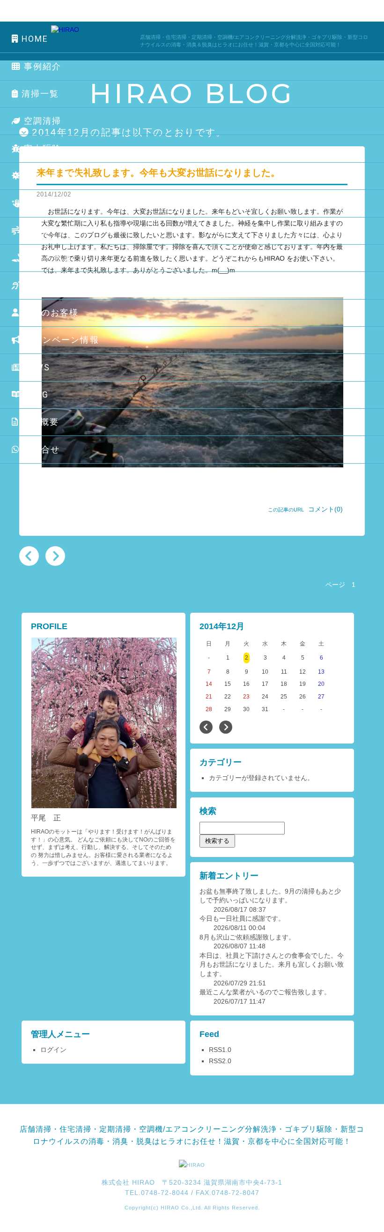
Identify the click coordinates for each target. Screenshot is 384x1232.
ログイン (53, 1049)
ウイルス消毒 (51, 175)
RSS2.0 (220, 1061)
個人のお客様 (49, 312)
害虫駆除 (41, 148)
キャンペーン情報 (60, 340)
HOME (33, 39)
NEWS (36, 367)
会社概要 (39, 422)
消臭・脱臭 (48, 258)
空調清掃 (41, 121)
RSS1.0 (220, 1049)
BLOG (35, 394)
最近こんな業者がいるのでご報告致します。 (265, 992)
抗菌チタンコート (62, 203)
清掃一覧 (39, 93)
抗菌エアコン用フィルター (79, 230)
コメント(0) (325, 509)
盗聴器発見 (46, 285)
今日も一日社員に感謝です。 (242, 918)
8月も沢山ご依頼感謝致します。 (247, 937)
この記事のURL (286, 509)
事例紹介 (41, 66)
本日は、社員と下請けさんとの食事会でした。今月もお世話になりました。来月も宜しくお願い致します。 (271, 964)
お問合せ (40, 449)
